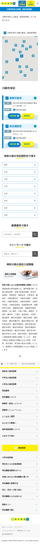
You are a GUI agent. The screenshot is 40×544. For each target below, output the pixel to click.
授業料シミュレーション (12, 410)
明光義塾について (9, 397)
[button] (37, 3)
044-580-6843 (21, 138)
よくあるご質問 (8, 416)
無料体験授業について (11, 429)
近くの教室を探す (12, 364)
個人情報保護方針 (7, 534)
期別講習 (5, 391)
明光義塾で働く (8, 510)
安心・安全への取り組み (12, 490)
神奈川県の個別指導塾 (28, 364)
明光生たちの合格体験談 (12, 464)
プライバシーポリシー (8, 530)
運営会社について (22, 530)
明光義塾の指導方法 (10, 483)
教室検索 (21, 448)
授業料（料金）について (12, 403)
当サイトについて (7, 527)
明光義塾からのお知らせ (12, 496)
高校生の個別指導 (9, 371)
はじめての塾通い (9, 423)
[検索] (35, 234)
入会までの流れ (8, 436)
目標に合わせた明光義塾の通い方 (15, 477)
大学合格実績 (7, 457)
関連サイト (6, 504)
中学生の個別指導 (9, 378)
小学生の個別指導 (9, 384)
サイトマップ (19, 527)
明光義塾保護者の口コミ (12, 470)
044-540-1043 (21, 110)
